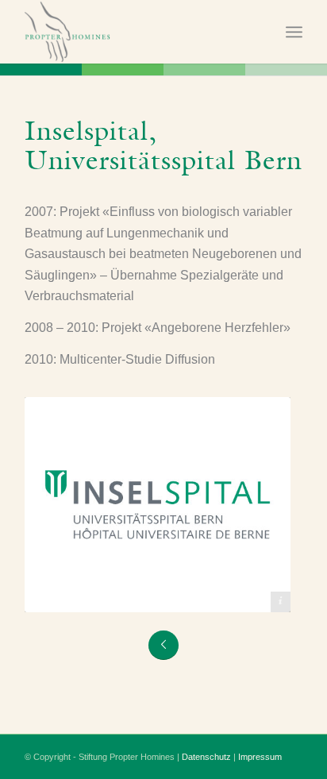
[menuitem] (294, 32)
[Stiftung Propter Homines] (136, 32)
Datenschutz (206, 757)
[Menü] (294, 32)
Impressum (260, 757)
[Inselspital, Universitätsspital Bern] (157, 504)
